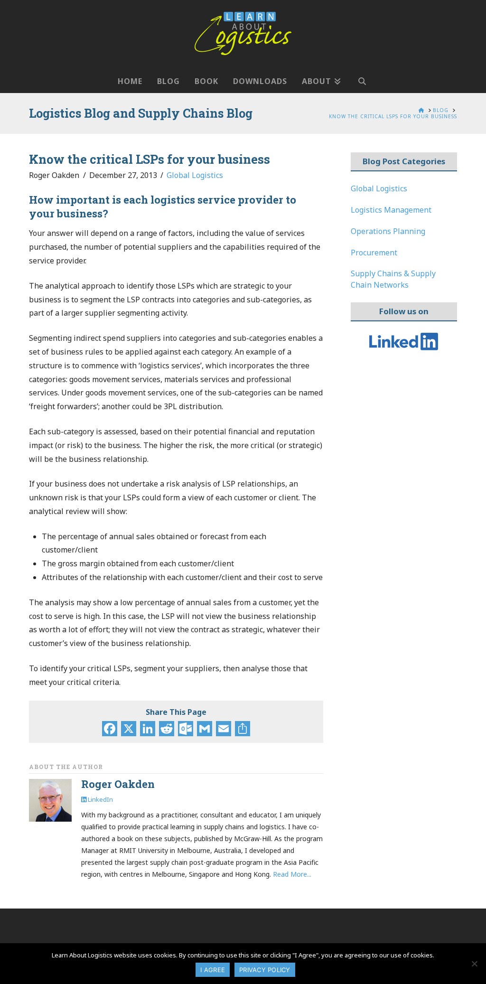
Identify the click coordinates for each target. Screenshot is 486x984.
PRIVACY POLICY (264, 970)
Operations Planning (388, 231)
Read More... (292, 874)
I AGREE (212, 970)
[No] (474, 963)
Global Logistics (195, 175)
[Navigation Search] (362, 76)
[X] (128, 729)
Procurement (374, 252)
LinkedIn (99, 799)
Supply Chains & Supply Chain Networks (393, 279)
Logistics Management (391, 210)
